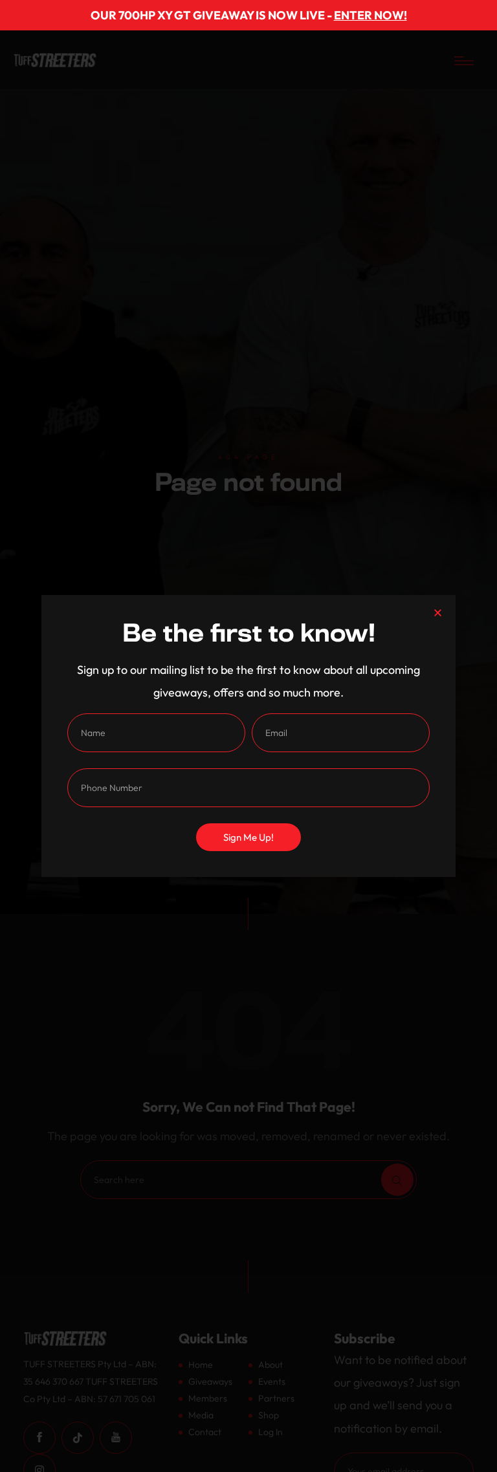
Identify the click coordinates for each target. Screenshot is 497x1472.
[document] (248, 736)
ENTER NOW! (370, 15)
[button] (438, 613)
